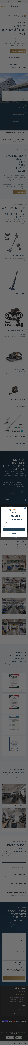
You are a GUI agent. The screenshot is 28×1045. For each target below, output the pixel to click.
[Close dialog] (25, 508)
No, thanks (14, 533)
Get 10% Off (14, 530)
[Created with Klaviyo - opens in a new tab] (14, 537)
